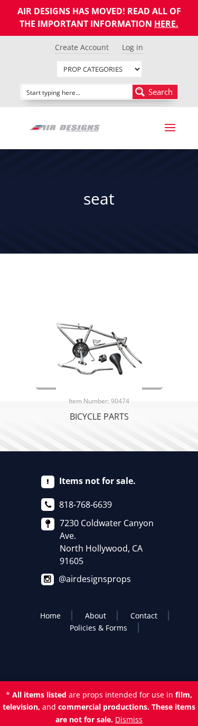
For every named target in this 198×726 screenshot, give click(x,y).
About (95, 616)
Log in (132, 47)
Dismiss (129, 719)
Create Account (82, 47)
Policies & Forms (98, 628)
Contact (143, 616)
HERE (165, 24)
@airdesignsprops (95, 579)
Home (50, 616)
